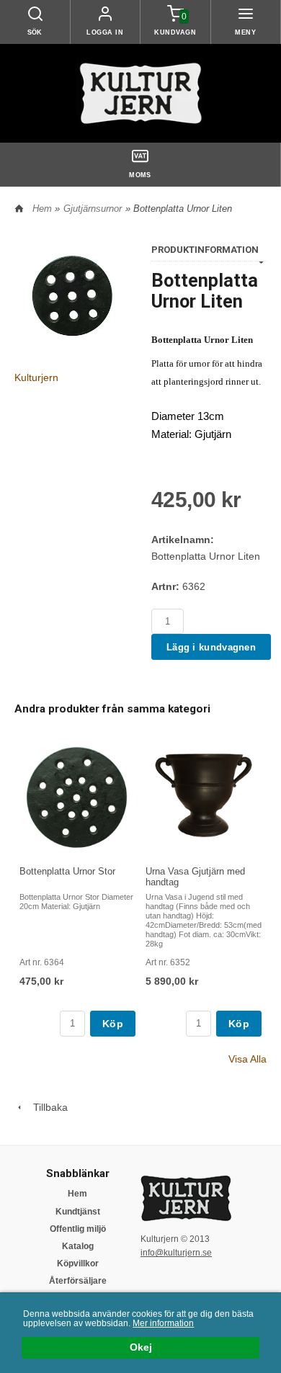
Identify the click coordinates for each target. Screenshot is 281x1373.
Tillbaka (46, 1107)
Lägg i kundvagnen (211, 647)
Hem (42, 208)
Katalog (78, 1246)
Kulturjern (36, 377)
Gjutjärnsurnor (92, 208)
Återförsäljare (78, 1281)
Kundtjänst (77, 1212)
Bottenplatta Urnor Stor (67, 871)
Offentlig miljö (78, 1229)
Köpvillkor (78, 1263)
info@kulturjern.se (176, 1253)
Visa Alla (247, 1059)
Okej (141, 1347)
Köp (112, 1023)
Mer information (163, 1323)
